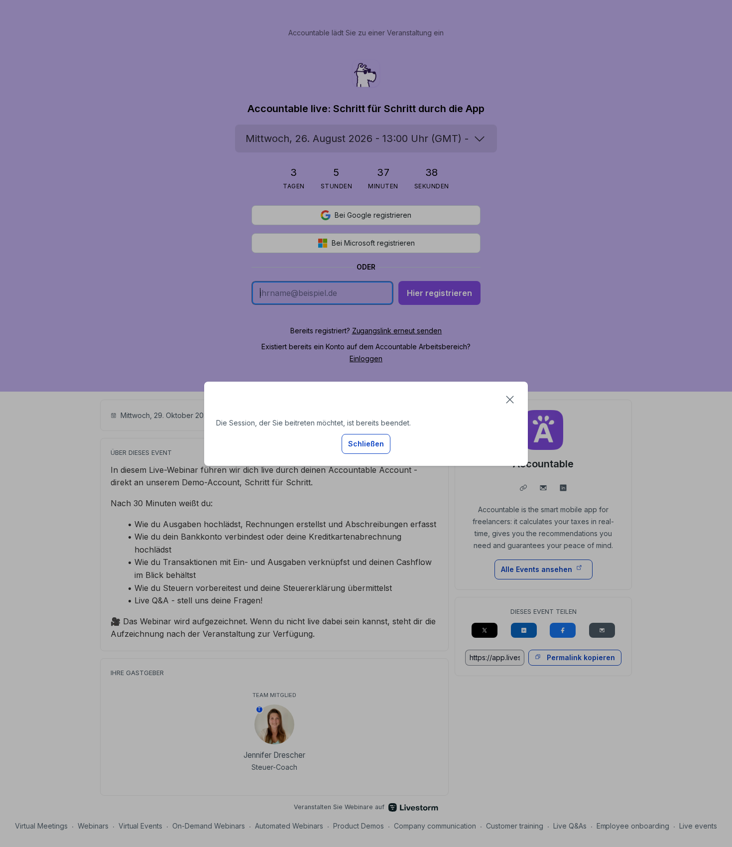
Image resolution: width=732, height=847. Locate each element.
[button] (510, 400)
